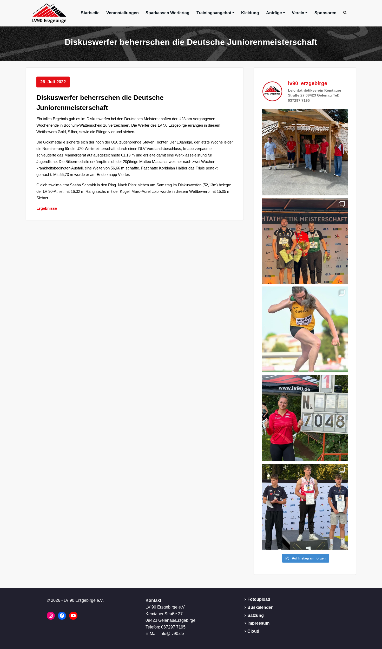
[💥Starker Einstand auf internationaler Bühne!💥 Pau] (305, 329)
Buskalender (260, 607)
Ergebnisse (46, 208)
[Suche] (345, 12)
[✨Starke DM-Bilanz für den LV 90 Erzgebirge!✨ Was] (305, 241)
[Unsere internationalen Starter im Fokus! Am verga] (305, 152)
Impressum (258, 623)
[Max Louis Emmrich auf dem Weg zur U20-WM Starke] (305, 507)
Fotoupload (258, 599)
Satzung (255, 615)
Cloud (253, 631)
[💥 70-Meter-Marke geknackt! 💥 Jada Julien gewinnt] (305, 418)
